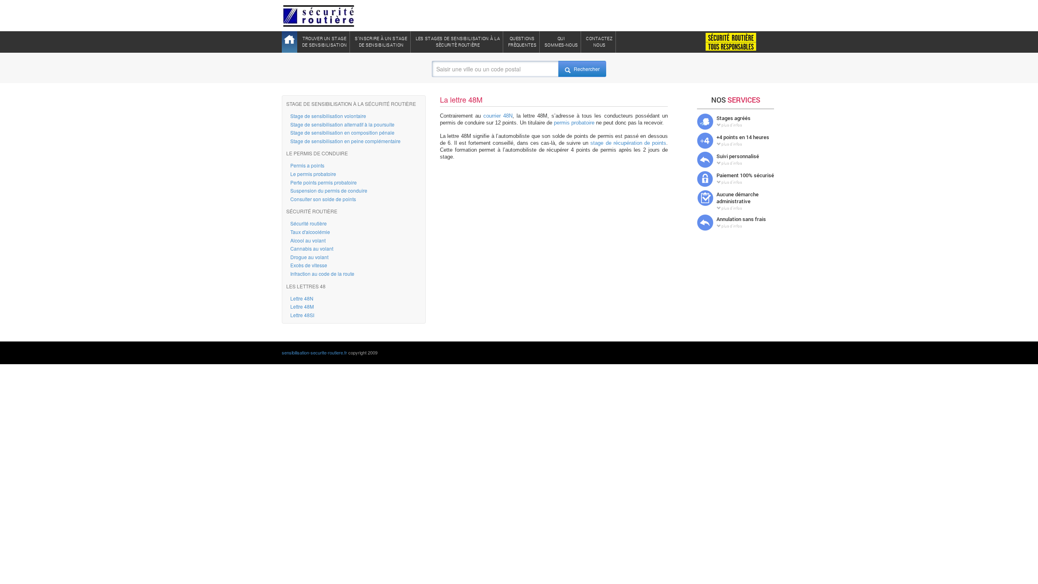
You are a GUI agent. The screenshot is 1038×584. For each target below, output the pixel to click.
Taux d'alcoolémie (310, 231)
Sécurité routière (308, 223)
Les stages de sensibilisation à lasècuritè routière (458, 41)
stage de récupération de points (628, 143)
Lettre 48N (301, 298)
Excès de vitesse (308, 265)
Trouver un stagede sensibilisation (324, 41)
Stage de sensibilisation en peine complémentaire (345, 140)
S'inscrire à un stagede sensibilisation (381, 41)
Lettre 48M (302, 306)
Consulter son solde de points (323, 198)
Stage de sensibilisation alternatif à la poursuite (342, 124)
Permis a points (307, 165)
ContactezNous (599, 41)
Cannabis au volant (311, 248)
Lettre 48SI (302, 314)
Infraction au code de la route (322, 273)
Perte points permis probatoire (323, 182)
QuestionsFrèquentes (522, 41)
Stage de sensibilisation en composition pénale (342, 132)
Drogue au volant (309, 256)
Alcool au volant (308, 240)
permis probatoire (574, 123)
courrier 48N (498, 116)
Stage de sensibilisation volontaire (328, 115)
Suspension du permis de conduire (328, 190)
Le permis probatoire (313, 173)
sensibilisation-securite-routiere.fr (314, 352)
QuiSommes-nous (561, 41)
